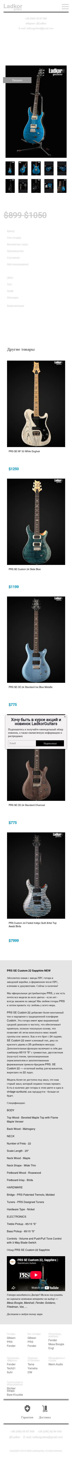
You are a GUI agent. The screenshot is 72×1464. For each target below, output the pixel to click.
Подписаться (50, 743)
